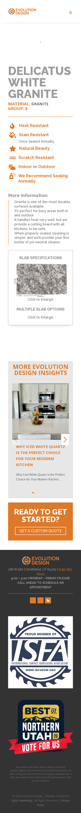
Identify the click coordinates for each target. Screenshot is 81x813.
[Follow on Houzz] (48, 600)
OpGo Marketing (21, 800)
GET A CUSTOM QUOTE (40, 531)
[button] (33, 492)
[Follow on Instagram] (40, 600)
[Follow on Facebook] (33, 600)
